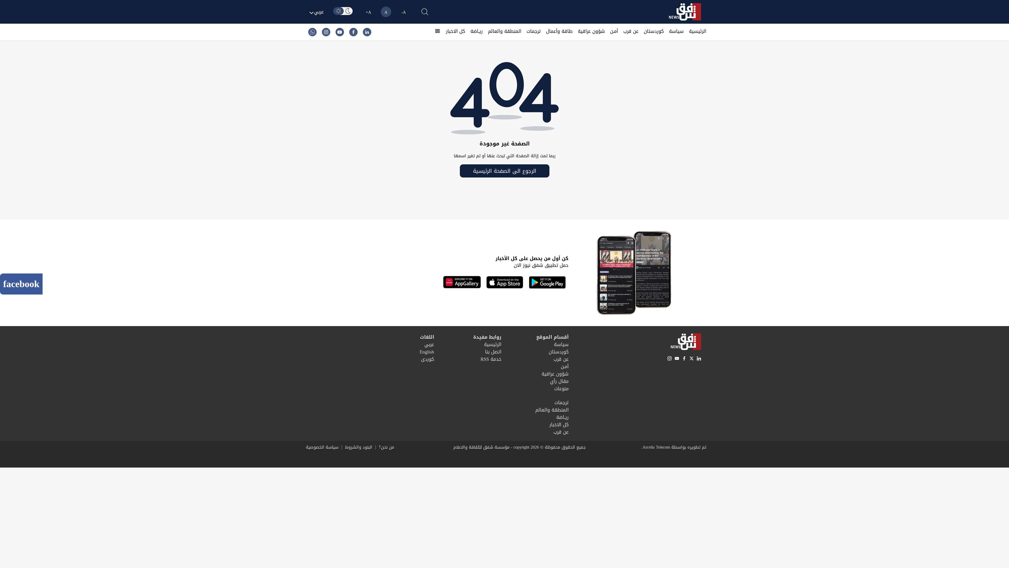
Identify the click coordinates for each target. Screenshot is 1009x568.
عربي (429, 344)
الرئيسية (697, 31)
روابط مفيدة (487, 337)
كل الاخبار (455, 31)
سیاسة (676, 31)
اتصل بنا (493, 351)
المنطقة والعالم (504, 31)
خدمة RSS (491, 359)
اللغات (427, 337)
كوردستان (654, 31)
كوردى (427, 359)
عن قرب (631, 31)
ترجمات (534, 31)
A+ (368, 12)
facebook (21, 284)
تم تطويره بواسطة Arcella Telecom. (673, 447)
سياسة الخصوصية (322, 447)
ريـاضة (476, 31)
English (427, 351)
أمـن (614, 31)
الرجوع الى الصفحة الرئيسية (504, 171)
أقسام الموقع (552, 337)
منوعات (561, 388)
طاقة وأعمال (559, 31)
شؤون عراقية (591, 31)
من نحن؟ (386, 447)
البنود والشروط (358, 447)
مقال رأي (559, 381)
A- (403, 12)
